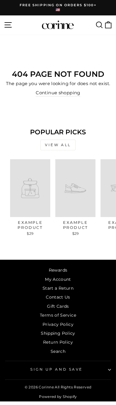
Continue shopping (58, 92)
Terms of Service (58, 315)
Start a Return (58, 288)
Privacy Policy (58, 324)
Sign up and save (56, 369)
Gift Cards (58, 306)
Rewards (58, 270)
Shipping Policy (58, 333)
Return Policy (58, 342)
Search (58, 351)
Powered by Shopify (58, 396)
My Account (58, 279)
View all (58, 145)
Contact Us (58, 297)
